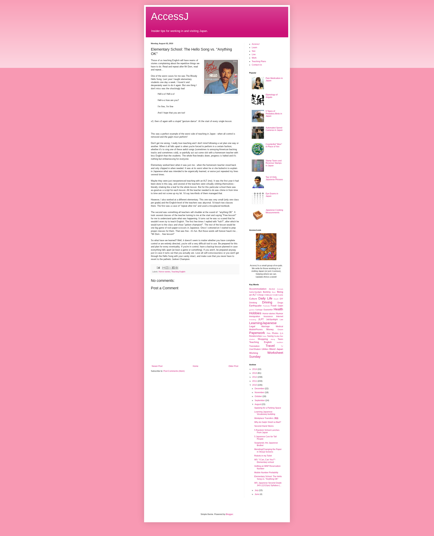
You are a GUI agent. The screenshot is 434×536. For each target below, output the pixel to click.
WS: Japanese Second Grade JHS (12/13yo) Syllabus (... (268, 484)
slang (273, 339)
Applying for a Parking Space (267, 408)
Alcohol (272, 289)
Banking (267, 292)
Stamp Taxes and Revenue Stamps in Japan (274, 163)
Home (195, 366)
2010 (255, 385)
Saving (270, 336)
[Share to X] (170, 267)
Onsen (280, 329)
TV (282, 346)
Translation (254, 346)
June (257, 494)
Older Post (233, 366)
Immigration (254, 316)
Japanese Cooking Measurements (274, 211)
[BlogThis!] (167, 267)
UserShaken (255, 349)
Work (254, 58)
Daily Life (265, 298)
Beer (274, 292)
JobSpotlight (272, 319)
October (258, 396)
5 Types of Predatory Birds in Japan (274, 113)
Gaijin (280, 306)
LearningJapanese (263, 323)
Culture (253, 298)
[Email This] (163, 267)
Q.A (281, 333)
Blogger (229, 514)
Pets (269, 333)
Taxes (280, 339)
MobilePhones (256, 329)
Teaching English (178, 272)
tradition (280, 342)
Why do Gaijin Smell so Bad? (267, 422)
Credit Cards (278, 295)
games (251, 310)
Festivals (266, 306)
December (260, 388)
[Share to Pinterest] (176, 267)
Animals (280, 289)
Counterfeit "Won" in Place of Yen (274, 145)
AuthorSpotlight (255, 292)
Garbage (259, 310)
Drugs (280, 303)
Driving (267, 302)
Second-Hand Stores (264, 426)
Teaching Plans (259, 61)
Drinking (253, 303)
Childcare (268, 295)
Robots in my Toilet (263, 456)
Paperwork (257, 333)
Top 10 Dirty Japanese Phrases (274, 178)
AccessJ (170, 16)
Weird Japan (276, 349)
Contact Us (257, 65)
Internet (279, 316)
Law (281, 319)
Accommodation (258, 288)
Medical (279, 326)
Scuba (276, 336)
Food (273, 305)
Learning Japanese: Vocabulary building (264, 413)
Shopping (263, 339)
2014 (255, 369)
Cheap (260, 295)
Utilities (265, 349)
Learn (254, 47)
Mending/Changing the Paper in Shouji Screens (268, 450)
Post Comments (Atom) (174, 371)
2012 (255, 377)
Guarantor (268, 309)
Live (254, 54)
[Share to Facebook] (173, 267)
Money (270, 329)
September (260, 400)
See (253, 51)
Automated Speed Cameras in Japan (274, 129)
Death (276, 299)
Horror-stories (164, 272)
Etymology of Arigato (272, 95)
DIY (281, 299)
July (257, 490)
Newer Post (157, 366)
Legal (252, 326)
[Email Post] (158, 268)
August (258, 404)
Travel (270, 345)
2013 (255, 373)
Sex (281, 336)
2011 (255, 381)
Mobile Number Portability (266, 472)
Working (253, 353)
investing (252, 320)
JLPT (261, 319)
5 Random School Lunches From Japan (266, 431)
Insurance (268, 316)
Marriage (265, 326)
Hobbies (255, 313)
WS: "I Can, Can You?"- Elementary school (265, 460)
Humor (279, 313)
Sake (264, 336)
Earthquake (255, 305)
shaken (252, 339)
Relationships (255, 336)
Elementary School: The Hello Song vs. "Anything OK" (268, 477)
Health (278, 309)
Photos (275, 333)
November (260, 392)
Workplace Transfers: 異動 (266, 418)
